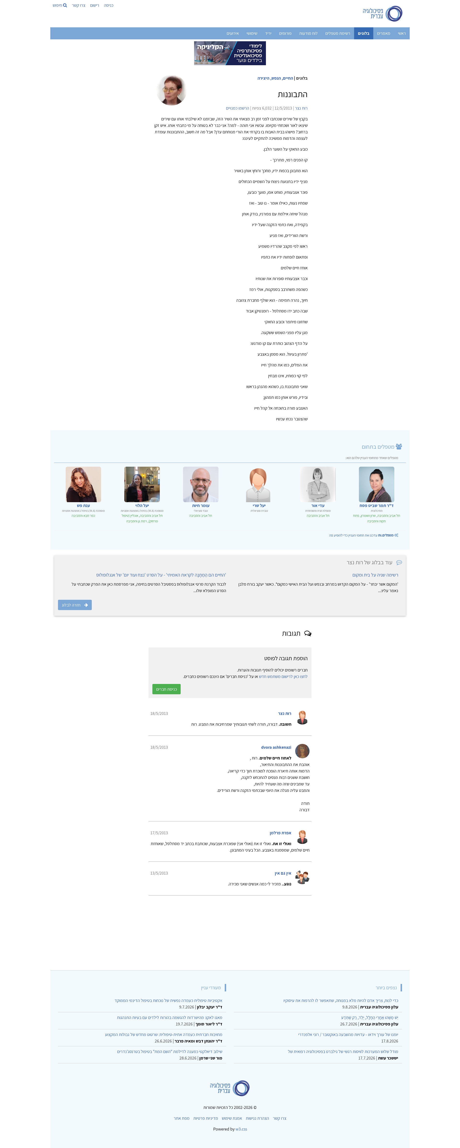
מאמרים (383, 33)
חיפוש (58, 5)
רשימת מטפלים (337, 33)
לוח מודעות (308, 33)
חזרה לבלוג (71, 605)
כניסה (108, 5)
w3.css (241, 1129)
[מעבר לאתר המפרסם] (230, 53)
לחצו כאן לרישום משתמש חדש (283, 676)
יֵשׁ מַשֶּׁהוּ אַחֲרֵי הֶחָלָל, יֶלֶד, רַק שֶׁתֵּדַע (369, 1017)
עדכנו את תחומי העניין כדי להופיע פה (361, 535)
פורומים (285, 33)
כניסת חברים (166, 689)
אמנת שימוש (232, 1118)
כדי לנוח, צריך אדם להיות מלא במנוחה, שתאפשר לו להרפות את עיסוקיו (340, 1000)
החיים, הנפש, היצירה (275, 78)
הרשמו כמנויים (237, 108)
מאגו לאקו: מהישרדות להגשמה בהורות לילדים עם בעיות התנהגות (169, 1017)
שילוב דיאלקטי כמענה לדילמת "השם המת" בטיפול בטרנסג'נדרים (169, 1051)
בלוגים (363, 33)
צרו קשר (78, 5)
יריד (268, 33)
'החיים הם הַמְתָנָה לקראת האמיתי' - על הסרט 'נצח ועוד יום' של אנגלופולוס (161, 575)
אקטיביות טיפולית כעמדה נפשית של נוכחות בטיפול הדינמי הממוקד (168, 1000)
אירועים (233, 33)
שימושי (252, 33)
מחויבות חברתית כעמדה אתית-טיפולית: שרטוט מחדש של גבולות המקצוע (163, 1034)
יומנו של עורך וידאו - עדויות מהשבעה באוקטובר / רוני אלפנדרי (348, 1034)
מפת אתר (182, 1118)
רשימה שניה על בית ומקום (375, 575)
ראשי (402, 33)
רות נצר (301, 108)
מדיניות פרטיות (205, 1118)
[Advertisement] (262, 931)
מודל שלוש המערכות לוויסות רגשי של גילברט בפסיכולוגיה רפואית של (343, 1051)
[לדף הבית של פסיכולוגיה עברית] (383, 13)
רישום (94, 5)
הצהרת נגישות (257, 1118)
